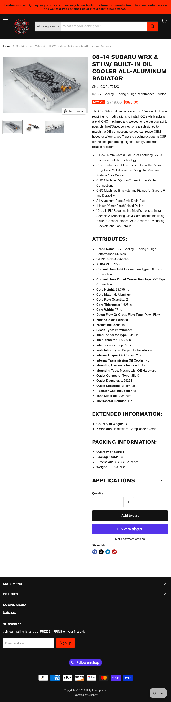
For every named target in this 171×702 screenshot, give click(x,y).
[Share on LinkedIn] (107, 551)
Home (7, 46)
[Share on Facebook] (94, 551)
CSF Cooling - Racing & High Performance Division (131, 94)
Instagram (9, 612)
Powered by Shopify (85, 694)
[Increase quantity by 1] (129, 502)
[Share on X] (101, 551)
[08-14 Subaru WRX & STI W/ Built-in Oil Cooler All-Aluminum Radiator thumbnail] (12, 127)
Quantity (97, 493)
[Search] (152, 26)
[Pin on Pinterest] (114, 551)
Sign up (65, 643)
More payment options (130, 538)
